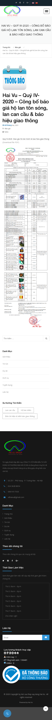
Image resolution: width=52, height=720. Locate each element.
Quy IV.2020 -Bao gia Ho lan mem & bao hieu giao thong (26, 139)
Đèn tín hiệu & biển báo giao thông (20, 416)
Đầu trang (45, 708)
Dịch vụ (6, 378)
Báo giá (18, 47)
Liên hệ (5, 392)
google (28, 2)
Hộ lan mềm (26, 410)
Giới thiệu (6, 357)
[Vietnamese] (36, 3)
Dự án (5, 371)
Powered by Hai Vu (26, 702)
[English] (33, 3)
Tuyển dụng (7, 385)
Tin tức (5, 364)
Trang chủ (6, 47)
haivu (6, 132)
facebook (23, 2)
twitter (16, 2)
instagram (20, 2)
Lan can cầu (10, 410)
